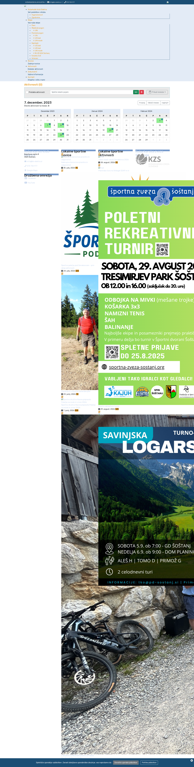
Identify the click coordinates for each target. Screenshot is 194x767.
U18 (36, 30)
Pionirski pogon (37, 33)
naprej (165, 103)
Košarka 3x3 (36, 56)
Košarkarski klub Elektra (35, 2)
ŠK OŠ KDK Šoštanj (42, 53)
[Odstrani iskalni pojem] (141, 92)
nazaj (142, 103)
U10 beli (37, 48)
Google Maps (31, 170)
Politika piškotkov (149, 762)
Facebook (31, 178)
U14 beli (37, 38)
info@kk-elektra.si (34, 161)
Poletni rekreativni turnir (108, 406)
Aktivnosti (35, 67)
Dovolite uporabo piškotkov (126, 762)
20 (111, 129)
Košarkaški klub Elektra (37, 10)
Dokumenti (35, 73)
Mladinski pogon (38, 28)
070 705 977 (70, 2)
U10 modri (38, 51)
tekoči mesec (153, 103)
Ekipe (34, 21)
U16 (36, 35)
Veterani (35, 58)
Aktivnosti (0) (33, 84)
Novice (34, 62)
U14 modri (38, 41)
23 (61, 134)
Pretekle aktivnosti (37, 92)
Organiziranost (37, 15)
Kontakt (36, 78)
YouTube (31, 183)
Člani (33, 25)
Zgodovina (36, 17)
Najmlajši (35, 43)
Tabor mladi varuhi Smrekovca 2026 (113, 160)
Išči (136, 92)
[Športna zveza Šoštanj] (168, 2)
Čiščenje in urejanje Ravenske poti (75, 391)
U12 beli (37, 46)
